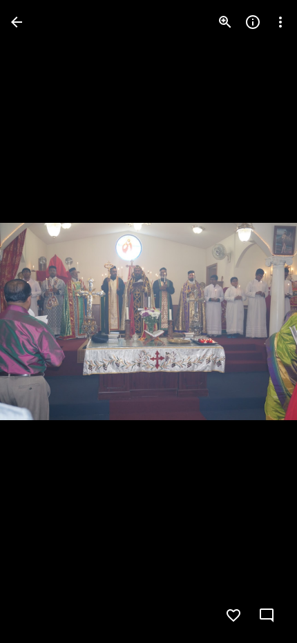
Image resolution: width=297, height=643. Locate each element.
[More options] (280, 22)
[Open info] (253, 22)
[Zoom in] (225, 22)
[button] (38, 321)
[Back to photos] (16, 22)
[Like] (233, 615)
